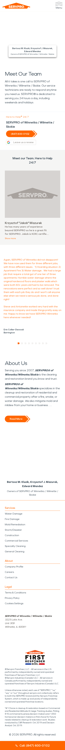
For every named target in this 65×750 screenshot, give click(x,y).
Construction (12, 535)
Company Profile (14, 566)
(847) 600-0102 (20, 133)
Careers (9, 572)
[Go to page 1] (18, 343)
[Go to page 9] (46, 343)
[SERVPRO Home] (16, 6)
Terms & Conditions (15, 592)
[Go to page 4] (29, 343)
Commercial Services (16, 540)
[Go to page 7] (39, 343)
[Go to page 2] (22, 343)
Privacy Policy (12, 598)
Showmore (10, 238)
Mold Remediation (15, 524)
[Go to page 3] (25, 343)
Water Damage (13, 513)
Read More (16, 418)
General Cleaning (14, 551)
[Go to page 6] (36, 343)
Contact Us (11, 577)
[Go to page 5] (32, 343)
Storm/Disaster (13, 529)
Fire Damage (12, 519)
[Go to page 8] (43, 343)
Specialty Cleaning (15, 546)
